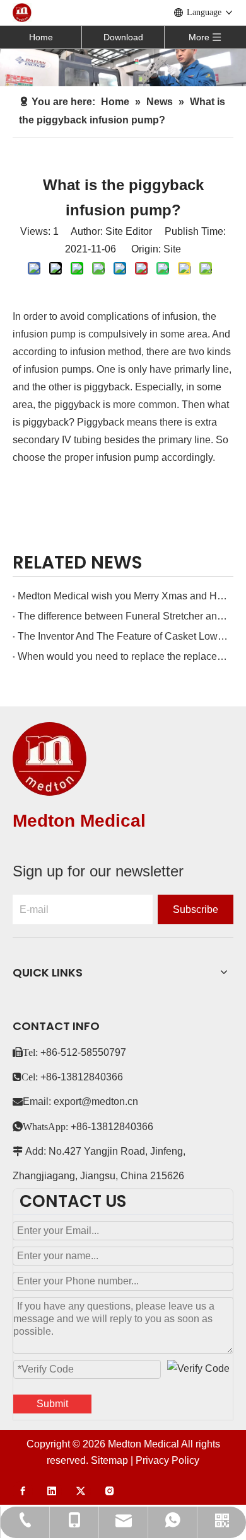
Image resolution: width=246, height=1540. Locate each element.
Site (172, 249)
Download (123, 37)
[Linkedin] (52, 1491)
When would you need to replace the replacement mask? (123, 656)
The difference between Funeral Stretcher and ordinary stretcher (123, 616)
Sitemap (109, 1460)
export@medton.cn (96, 1101)
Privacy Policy (167, 1460)
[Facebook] (23, 1491)
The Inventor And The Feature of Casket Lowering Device (123, 636)
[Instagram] (110, 1491)
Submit (52, 1403)
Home (41, 37)
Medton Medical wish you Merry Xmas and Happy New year (123, 596)
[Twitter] (81, 1491)
